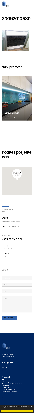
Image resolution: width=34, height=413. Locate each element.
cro (3, 399)
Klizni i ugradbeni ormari (9, 389)
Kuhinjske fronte (6, 387)
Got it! (17, 411)
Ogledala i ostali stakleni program (12, 384)
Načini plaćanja (6, 371)
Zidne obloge (5, 382)
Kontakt (4, 369)
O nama (4, 367)
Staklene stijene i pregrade (9, 391)
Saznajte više (9, 117)
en (2, 397)
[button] (17, 175)
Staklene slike (6, 385)
